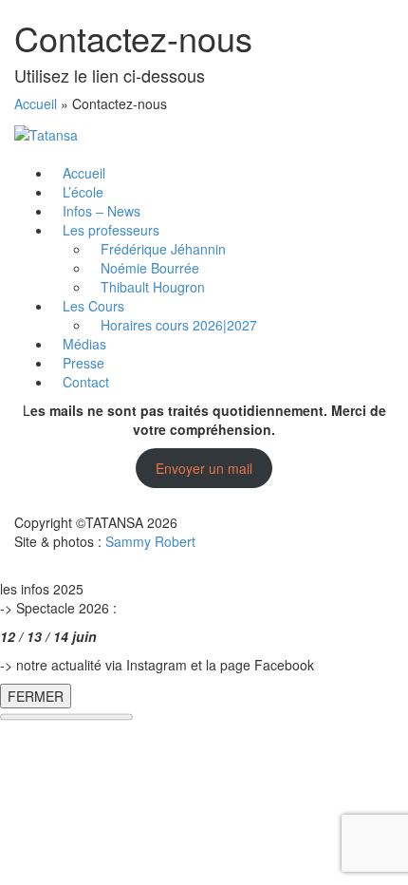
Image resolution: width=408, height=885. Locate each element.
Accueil (35, 103)
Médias (84, 343)
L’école (83, 191)
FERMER (36, 696)
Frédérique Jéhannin (163, 248)
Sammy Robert (150, 541)
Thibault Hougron (153, 286)
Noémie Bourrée (150, 267)
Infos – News (101, 210)
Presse (83, 362)
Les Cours (93, 305)
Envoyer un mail (204, 468)
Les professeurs (111, 229)
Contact (86, 381)
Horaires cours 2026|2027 (179, 324)
